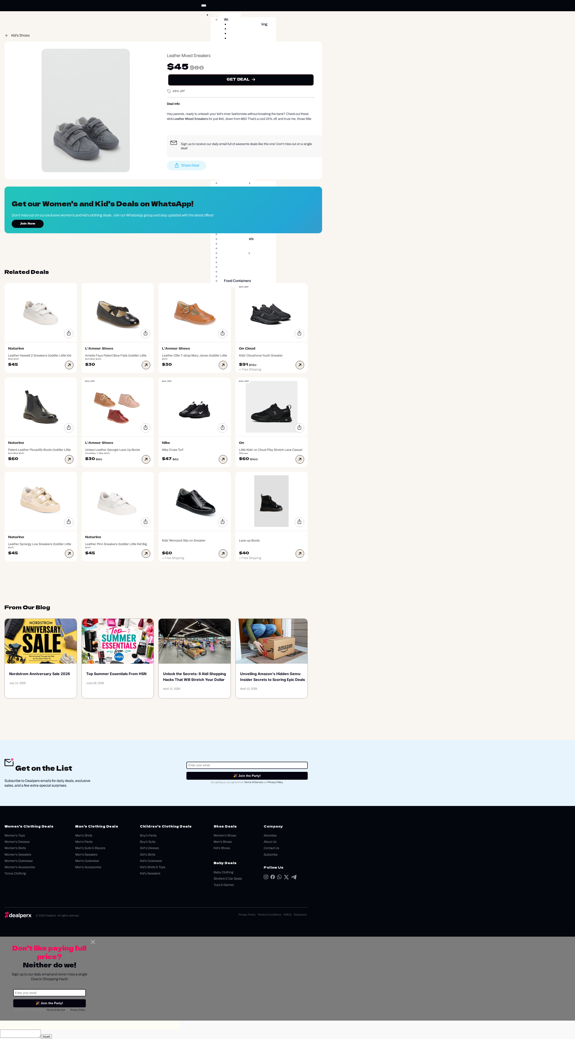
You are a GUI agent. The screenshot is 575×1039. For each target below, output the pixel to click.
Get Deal (238, 79)
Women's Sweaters (17, 854)
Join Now (27, 223)
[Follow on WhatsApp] (279, 878)
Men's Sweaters (86, 854)
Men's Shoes (223, 841)
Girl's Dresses (149, 848)
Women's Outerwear (18, 861)
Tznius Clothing (15, 873)
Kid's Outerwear (151, 861)
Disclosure (300, 914)
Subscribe (271, 854)
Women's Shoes (225, 835)
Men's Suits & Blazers (90, 848)
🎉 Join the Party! (247, 775)
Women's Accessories (19, 867)
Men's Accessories (88, 867)
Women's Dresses (17, 841)
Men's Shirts (83, 835)
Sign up (186, 144)
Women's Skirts (15, 848)
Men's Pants (84, 841)
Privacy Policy (275, 782)
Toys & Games (224, 885)
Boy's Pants (148, 835)
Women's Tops (14, 835)
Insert (46, 1036)
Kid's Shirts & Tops (152, 867)
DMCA (287, 914)
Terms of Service (253, 782)
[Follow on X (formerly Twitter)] (286, 878)
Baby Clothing (223, 872)
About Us (270, 841)
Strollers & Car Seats (228, 878)
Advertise (270, 835)
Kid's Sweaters (150, 873)
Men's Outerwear (87, 861)
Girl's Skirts (147, 854)
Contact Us (271, 848)
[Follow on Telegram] (293, 878)
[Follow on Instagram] (266, 878)
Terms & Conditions (269, 914)
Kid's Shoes (20, 35)
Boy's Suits (147, 841)
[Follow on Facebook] (272, 878)
